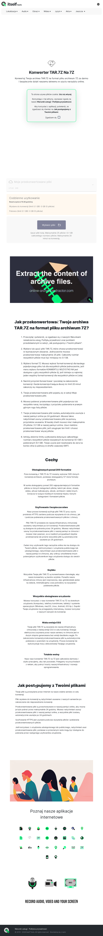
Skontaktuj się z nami (58, 932)
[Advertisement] (51, 35)
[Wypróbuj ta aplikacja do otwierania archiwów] (51, 279)
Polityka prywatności (61, 102)
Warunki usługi (44, 102)
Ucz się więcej (65, 94)
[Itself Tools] (51, 891)
